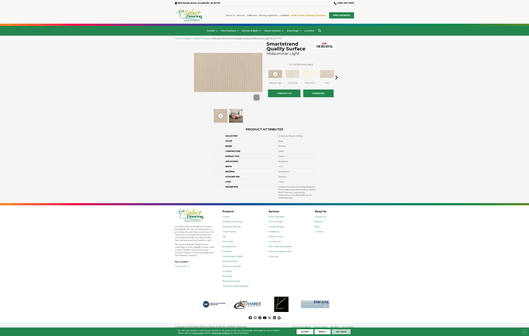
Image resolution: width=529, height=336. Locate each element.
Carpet (211, 30)
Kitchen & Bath (250, 30)
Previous (195, 114)
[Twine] (326, 74)
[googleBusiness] (279, 318)
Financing (318, 93)
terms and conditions (221, 333)
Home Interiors (272, 30)
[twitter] (270, 318)
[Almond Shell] (292, 74)
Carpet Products (201, 38)
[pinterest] (260, 318)
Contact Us (284, 93)
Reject (322, 331)
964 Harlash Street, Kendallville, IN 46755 (199, 3)
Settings (341, 331)
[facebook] (250, 318)
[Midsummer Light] (275, 74)
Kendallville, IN (182, 266)
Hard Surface (228, 30)
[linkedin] (274, 318)
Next (261, 114)
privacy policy (198, 333)
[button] (341, 15)
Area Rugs (293, 30)
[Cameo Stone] (309, 74)
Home (178, 38)
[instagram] (255, 318)
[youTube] (265, 318)
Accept (305, 331)
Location (309, 30)
